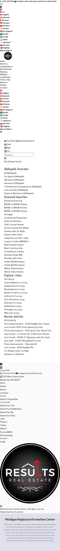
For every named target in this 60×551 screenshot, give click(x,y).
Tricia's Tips (5, 80)
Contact (4, 392)
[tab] (30, 144)
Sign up (3, 50)
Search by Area (7, 415)
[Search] (5, 158)
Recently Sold (5, 69)
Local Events (5, 77)
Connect (3, 88)
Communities (5, 66)
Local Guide (5, 402)
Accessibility (6, 431)
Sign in (9, 50)
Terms (3, 425)
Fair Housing (6, 435)
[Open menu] (1, 131)
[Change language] (2, 12)
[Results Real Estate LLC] (30, 503)
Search (3, 64)
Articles (3, 85)
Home (2, 61)
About (2, 82)
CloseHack (18, 512)
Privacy (3, 421)
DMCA (3, 428)
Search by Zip (6, 412)
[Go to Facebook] (1, 6)
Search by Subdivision (11, 408)
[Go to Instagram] (1, 9)
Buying (3, 72)
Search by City (7, 405)
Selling (2, 74)
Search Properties (9, 399)
